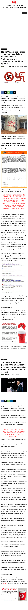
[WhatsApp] (8, 92)
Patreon (13, 350)
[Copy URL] (14, 92)
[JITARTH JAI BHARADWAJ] (2, 66)
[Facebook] (2, 92)
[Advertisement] (14, 34)
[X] (5, 92)
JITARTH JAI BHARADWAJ (10, 66)
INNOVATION (4, 49)
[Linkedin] (11, 92)
